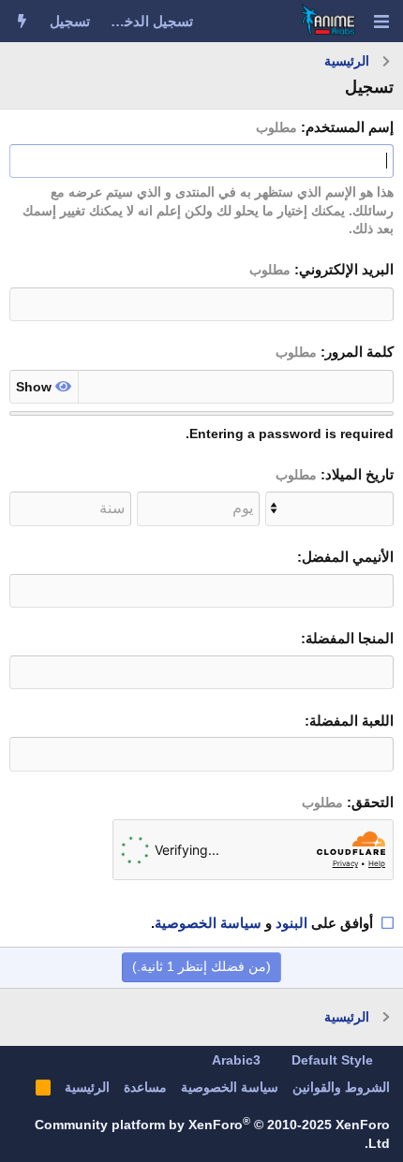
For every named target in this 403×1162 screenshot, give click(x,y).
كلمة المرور (359, 352)
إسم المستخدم (350, 127)
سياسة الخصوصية (208, 923)
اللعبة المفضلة (351, 720)
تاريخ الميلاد (359, 474)
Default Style (334, 1059)
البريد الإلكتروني (346, 269)
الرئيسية (87, 1087)
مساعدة (145, 1087)
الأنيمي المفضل (348, 557)
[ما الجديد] (22, 21)
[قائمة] (381, 21)
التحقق (372, 802)
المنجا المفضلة (350, 638)
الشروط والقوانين (341, 1087)
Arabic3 (238, 1059)
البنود (291, 923)
